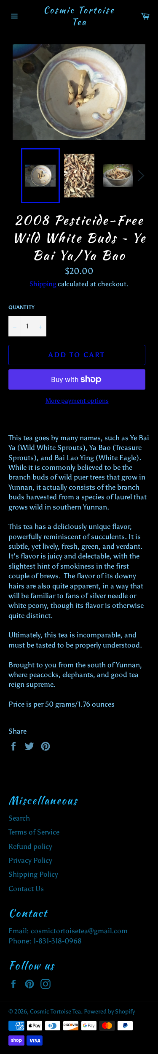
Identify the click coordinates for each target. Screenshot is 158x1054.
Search (19, 818)
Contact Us (26, 888)
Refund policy (30, 846)
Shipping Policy (33, 874)
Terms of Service (33, 832)
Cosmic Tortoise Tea (79, 15)
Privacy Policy (30, 860)
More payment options (77, 400)
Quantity (21, 307)
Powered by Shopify (109, 1011)
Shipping (42, 284)
